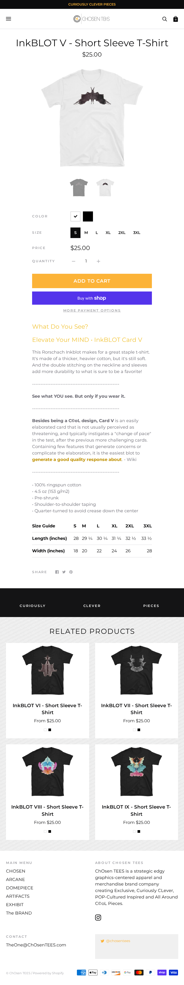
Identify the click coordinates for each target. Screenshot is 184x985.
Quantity (43, 261)
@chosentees (118, 940)
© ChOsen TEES (18, 973)
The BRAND (19, 913)
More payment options (92, 310)
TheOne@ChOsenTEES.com (36, 945)
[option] (92, 117)
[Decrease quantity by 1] (73, 261)
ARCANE (15, 879)
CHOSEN (15, 871)
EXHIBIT (14, 904)
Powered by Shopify (48, 973)
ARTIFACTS (17, 896)
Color (40, 216)
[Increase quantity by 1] (98, 261)
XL (108, 232)
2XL (122, 232)
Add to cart (92, 281)
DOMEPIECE (19, 888)
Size (37, 232)
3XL (136, 232)
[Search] (164, 18)
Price (39, 248)
